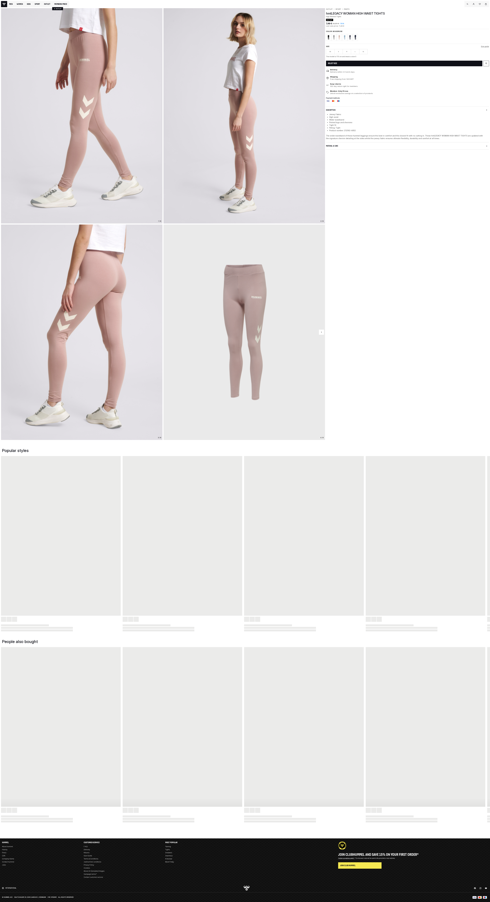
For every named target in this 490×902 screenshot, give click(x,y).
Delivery (333, 70)
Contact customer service (93, 877)
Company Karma (8, 859)
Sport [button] (37, 4)
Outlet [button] (47, 4)
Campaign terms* (90, 874)
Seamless (169, 856)
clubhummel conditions (92, 862)
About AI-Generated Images (94, 871)
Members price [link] (60, 4)
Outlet (329, 9)
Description (331, 110)
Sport (338, 9)
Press (4, 853)
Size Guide (88, 856)
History (4, 850)
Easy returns (335, 84)
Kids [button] (29, 4)
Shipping (334, 77)
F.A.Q (86, 846)
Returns (86, 853)
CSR (3, 856)
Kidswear (168, 859)
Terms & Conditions (91, 859)
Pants (346, 9)
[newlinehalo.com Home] (4, 4)
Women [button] (20, 4)
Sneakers (168, 853)
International (10, 888)
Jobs (4, 865)
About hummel (7, 846)
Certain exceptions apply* (346, 858)
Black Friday (169, 862)
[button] (467, 4)
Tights (167, 850)
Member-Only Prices (339, 91)
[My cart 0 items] (486, 4)
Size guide (485, 46)
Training (168, 846)
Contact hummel (8, 862)
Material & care (332, 146)
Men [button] (11, 4)
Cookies (87, 868)
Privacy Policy (89, 865)
